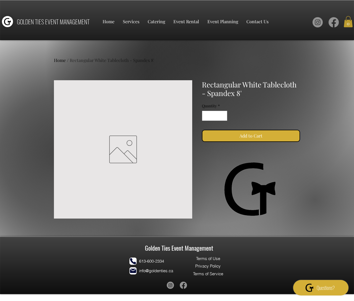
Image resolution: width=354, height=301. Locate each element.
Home (60, 60)
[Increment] (223, 116)
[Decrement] (206, 116)
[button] (348, 21)
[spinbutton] (215, 116)
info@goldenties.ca (156, 270)
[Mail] (133, 270)
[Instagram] (318, 22)
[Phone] (133, 261)
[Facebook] (334, 22)
